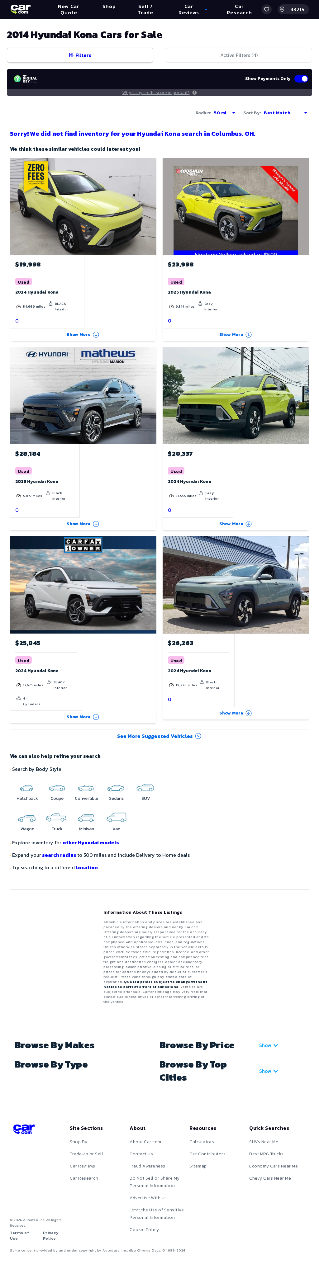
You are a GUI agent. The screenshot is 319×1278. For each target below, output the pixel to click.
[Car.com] (20, 9)
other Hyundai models (91, 842)
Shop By (79, 1142)
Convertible (86, 798)
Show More (79, 334)
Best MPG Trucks (266, 1154)
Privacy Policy (51, 1235)
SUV (145, 798)
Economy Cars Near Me (273, 1166)
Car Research (84, 1178)
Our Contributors (207, 1154)
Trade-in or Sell (86, 1154)
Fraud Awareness (147, 1166)
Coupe (57, 798)
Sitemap (198, 1166)
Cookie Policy (144, 1229)
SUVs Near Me (263, 1142)
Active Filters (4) (239, 55)
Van (116, 829)
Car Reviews (82, 1166)
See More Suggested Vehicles (155, 736)
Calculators (201, 1142)
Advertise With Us (148, 1198)
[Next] (151, 206)
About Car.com (145, 1142)
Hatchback (27, 798)
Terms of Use (19, 1235)
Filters (83, 55)
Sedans (116, 798)
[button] (267, 9)
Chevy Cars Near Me (270, 1178)
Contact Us (141, 1154)
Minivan (86, 829)
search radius (59, 855)
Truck (57, 829)
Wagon (27, 829)
